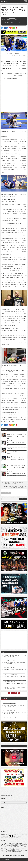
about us (23, 837)
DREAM (9, 834)
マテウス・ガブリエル (16, 22)
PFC (20, 834)
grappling (19, 836)
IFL (17, 836)
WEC (11, 836)
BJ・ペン (17, 834)
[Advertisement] (14, 94)
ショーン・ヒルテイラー (8, 22)
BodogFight (9, 837)
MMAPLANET (7, 859)
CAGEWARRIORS (4, 837)
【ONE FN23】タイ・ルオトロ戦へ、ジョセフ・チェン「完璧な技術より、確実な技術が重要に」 (16, 458)
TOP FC (23, 834)
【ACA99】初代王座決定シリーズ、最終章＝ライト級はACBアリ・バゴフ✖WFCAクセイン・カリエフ (13, 487)
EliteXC (7, 836)
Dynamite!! (19, 837)
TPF (14, 836)
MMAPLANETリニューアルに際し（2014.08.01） (14, 855)
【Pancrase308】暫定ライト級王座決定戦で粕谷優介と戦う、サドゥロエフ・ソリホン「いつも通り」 (14, 483)
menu (26, 1)
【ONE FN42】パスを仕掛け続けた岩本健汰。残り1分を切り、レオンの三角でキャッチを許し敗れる (16, 436)
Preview (10, 18)
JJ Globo (13, 18)
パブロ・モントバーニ (13, 19)
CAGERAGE (13, 834)
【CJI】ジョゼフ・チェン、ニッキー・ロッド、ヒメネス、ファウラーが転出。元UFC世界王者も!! (16, 467)
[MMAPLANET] (6, 1)
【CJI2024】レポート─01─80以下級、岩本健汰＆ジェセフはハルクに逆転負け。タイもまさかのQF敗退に (17, 452)
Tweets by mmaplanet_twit (6, 795)
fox (25, 834)
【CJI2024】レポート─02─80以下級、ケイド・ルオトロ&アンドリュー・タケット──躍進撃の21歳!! (17, 444)
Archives (2, 800)
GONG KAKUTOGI (14, 837)
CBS (16, 836)
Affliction (4, 836)
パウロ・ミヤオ (6, 19)
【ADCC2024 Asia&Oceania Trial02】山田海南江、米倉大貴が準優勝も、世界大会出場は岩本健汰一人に (16, 475)
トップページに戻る (6, 492)
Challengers (4, 834)
